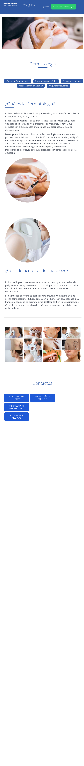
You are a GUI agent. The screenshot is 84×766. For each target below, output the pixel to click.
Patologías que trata (72, 81)
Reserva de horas (61, 6)
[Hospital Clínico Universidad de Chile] (27, 4)
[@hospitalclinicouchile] (29, 4)
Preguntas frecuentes (58, 85)
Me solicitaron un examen (31, 85)
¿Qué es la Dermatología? (17, 81)
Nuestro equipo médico (46, 81)
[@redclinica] (25, 4)
